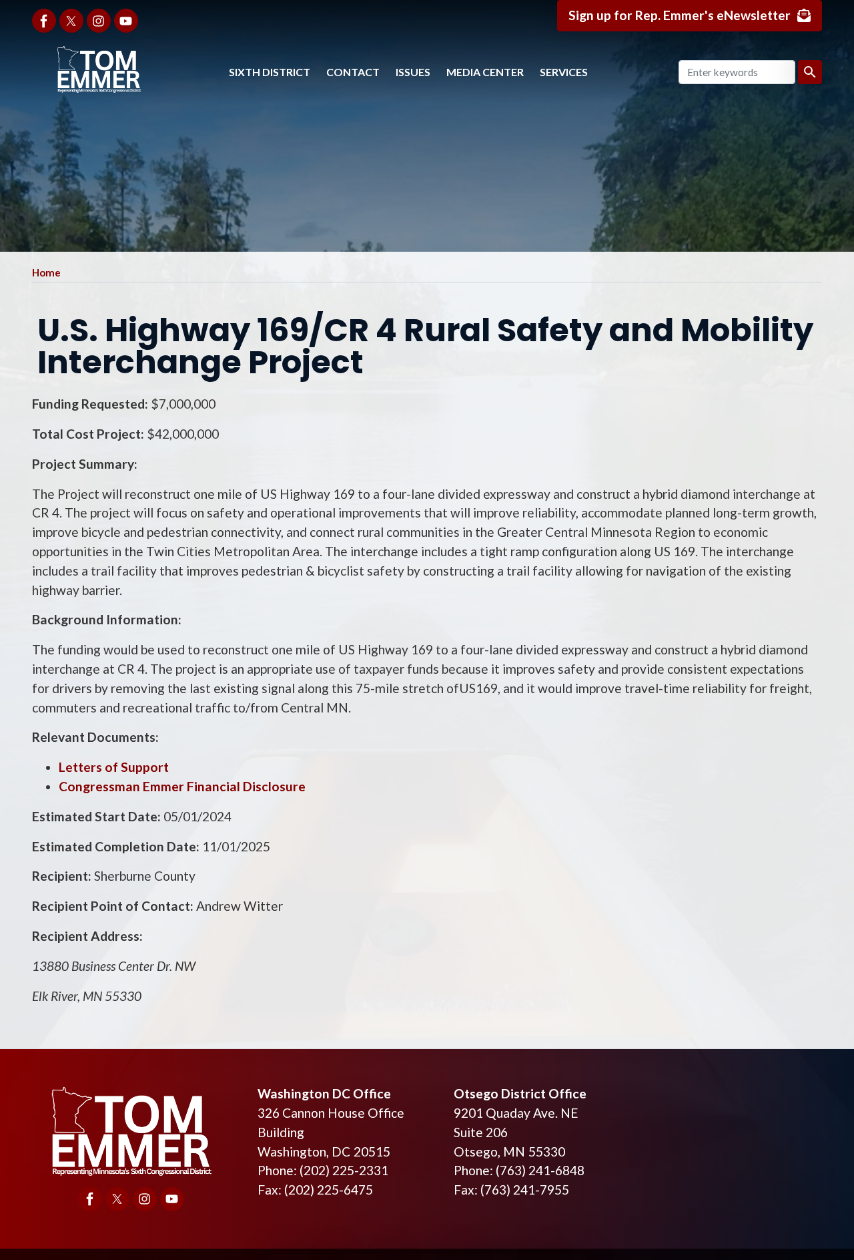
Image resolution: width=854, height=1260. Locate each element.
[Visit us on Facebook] (44, 21)
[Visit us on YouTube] (126, 21)
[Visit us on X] (71, 21)
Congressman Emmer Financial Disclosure (183, 786)
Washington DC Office (324, 1093)
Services (564, 71)
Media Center (485, 71)
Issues (413, 71)
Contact (353, 71)
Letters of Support (114, 767)
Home (46, 272)
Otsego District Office (520, 1093)
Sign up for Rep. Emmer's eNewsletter (679, 15)
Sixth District (269, 71)
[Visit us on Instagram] (99, 21)
